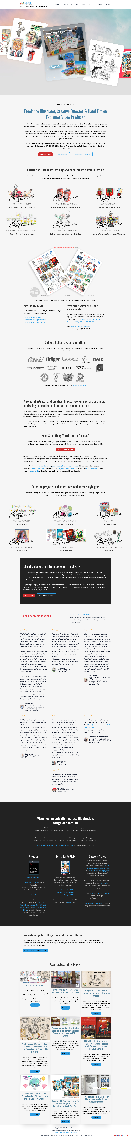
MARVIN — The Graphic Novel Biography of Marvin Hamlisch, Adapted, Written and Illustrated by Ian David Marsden (96, 1044)
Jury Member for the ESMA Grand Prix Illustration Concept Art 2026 (65, 991)
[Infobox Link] (22, 196)
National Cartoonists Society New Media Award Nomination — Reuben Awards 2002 (96, 1099)
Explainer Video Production (82, 154)
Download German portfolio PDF (35, 320)
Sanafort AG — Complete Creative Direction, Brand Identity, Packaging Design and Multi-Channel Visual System (65, 1031)
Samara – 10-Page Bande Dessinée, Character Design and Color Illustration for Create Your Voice (65, 1103)
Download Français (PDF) (65, 895)
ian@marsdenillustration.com (80, 326)
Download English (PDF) (65, 890)
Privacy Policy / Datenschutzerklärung (65, 1133)
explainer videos (104, 868)
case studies (105, 883)
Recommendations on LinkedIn (80, 615)
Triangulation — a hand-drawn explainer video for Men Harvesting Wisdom (96, 993)
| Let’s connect (33, 878)
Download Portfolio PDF (46, 595)
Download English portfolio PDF (35, 317)
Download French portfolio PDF (35, 322)
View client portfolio (79, 385)
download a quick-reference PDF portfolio (60, 845)
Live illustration (89, 903)
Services (70, 903)
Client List (33, 895)
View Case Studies (62, 154)
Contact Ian (29, 595)
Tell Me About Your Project (65, 449)
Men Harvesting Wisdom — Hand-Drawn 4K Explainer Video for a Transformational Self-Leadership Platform (34, 1047)
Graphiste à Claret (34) (31, 882)
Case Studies (56, 66)
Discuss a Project (45, 154)
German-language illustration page (35, 950)
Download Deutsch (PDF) (65, 892)
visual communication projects (99, 871)
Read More (35, 1005)
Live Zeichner (100, 903)
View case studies (40, 845)
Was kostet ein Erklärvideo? (35, 985)
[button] (60, 4)
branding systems (33, 905)
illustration (95, 868)
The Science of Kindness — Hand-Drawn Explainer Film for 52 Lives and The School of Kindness (35, 1096)
